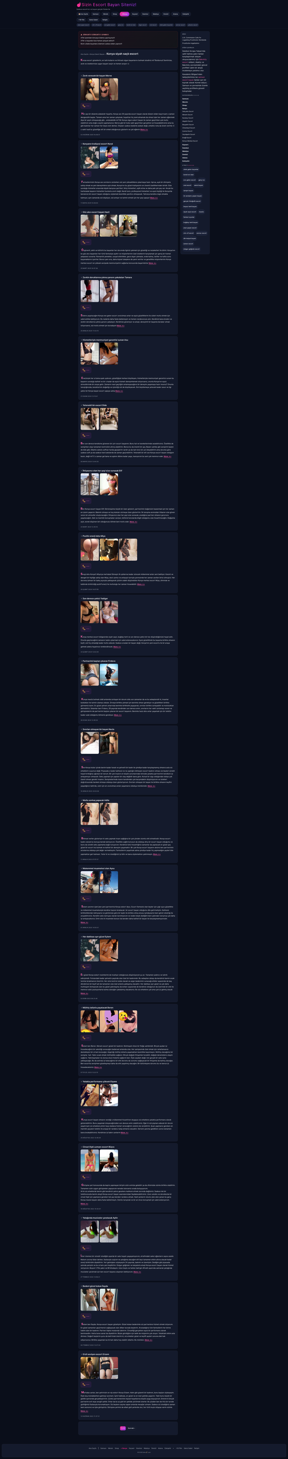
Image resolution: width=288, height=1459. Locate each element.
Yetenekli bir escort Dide (95, 405)
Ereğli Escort (186, 138)
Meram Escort (187, 115)
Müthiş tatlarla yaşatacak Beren (98, 1007)
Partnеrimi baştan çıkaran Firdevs (99, 661)
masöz (201, 212)
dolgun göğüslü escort (191, 249)
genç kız (121, 25)
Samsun (96, 14)
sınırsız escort (180, 25)
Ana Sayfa (84, 54)
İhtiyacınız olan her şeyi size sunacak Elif (102, 470)
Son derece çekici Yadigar (95, 598)
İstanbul (145, 14)
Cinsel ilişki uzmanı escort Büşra (98, 1147)
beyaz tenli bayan (190, 206)
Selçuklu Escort (188, 111)
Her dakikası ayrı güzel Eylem (97, 936)
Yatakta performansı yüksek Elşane (100, 1081)
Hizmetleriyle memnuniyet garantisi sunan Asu (105, 340)
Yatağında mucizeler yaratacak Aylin (100, 1218)
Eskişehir (186, 14)
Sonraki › (131, 1428)
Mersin (105, 14)
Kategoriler (190, 95)
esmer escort (188, 244)
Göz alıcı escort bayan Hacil (96, 212)
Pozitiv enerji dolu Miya (94, 536)
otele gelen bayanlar (166, 25)
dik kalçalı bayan (189, 238)
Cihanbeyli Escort (188, 128)
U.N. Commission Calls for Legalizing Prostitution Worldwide (194, 39)
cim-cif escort (96, 25)
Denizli (165, 14)
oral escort (153, 25)
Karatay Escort (187, 118)
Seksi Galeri (93, 20)
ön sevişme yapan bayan (192, 196)
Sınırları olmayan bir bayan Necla (98, 729)
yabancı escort (193, 25)
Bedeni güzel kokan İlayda (95, 1286)
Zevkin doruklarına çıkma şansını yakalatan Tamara (107, 277)
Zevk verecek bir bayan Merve (97, 75)
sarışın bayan (188, 190)
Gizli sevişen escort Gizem (96, 1354)
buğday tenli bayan (190, 222)
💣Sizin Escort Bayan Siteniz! (106, 4)
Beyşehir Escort (188, 124)
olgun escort (143, 25)
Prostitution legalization (190, 43)
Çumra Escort (187, 131)
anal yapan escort (83, 25)
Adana (175, 14)
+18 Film (81, 20)
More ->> (144, 129)
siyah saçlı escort (189, 212)
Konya (125, 14)
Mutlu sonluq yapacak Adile (96, 800)
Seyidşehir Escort (188, 134)
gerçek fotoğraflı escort (192, 201)
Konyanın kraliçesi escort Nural (98, 144)
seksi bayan (198, 185)
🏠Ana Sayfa (83, 14)
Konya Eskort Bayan (97, 54)
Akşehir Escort (187, 121)
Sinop (115, 14)
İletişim (105, 20)
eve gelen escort (109, 25)
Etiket (188, 165)
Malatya (156, 14)
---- (87, 106)
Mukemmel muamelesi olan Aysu (99, 868)
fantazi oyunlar (188, 217)
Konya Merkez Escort (190, 141)
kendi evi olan (131, 25)
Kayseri (135, 14)
